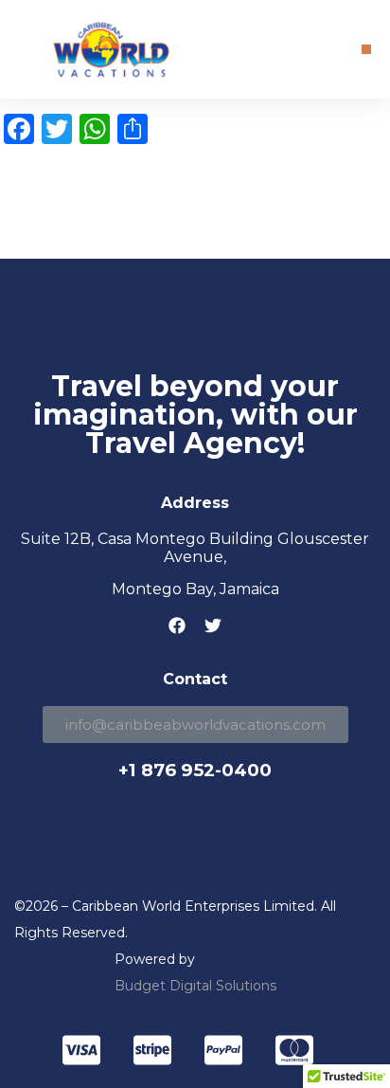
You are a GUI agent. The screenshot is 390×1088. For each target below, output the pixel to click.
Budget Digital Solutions (195, 985)
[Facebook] (177, 625)
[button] (366, 49)
